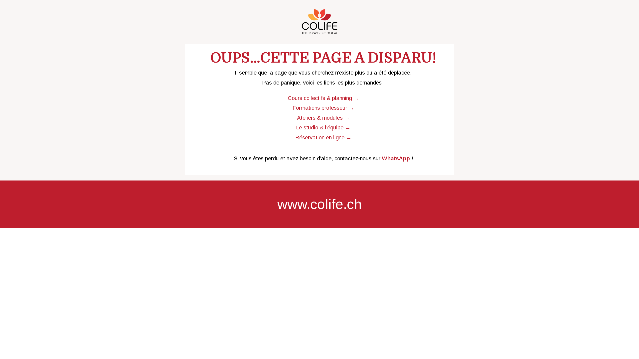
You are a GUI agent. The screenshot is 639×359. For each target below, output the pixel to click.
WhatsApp (396, 158)
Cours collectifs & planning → (323, 98)
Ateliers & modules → (323, 118)
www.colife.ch (319, 204)
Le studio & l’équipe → (323, 127)
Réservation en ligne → (323, 137)
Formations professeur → (323, 108)
